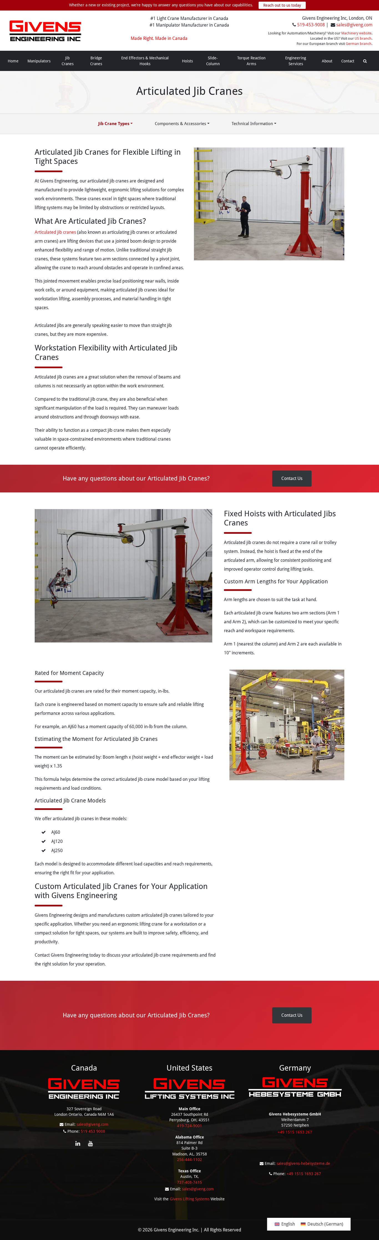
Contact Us (291, 478)
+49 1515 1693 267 (304, 1174)
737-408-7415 (189, 1182)
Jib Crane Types (113, 123)
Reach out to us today (282, 5)
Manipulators (38, 61)
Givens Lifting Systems (189, 1199)
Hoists (187, 61)
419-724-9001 (189, 1126)
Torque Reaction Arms (251, 61)
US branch (363, 38)
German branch (359, 44)
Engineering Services (295, 61)
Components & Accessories (180, 123)
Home (13, 61)
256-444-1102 (189, 1159)
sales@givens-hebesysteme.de (303, 1163)
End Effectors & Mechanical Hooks (145, 61)
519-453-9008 (311, 24)
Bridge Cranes (96, 61)
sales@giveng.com (354, 24)
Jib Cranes (68, 61)
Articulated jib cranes (55, 232)
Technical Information (252, 123)
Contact (347, 61)
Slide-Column (213, 61)
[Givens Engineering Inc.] (45, 30)
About (327, 61)
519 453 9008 (93, 1131)
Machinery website (356, 33)
